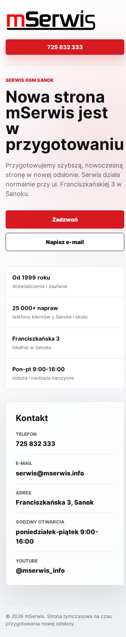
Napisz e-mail (65, 241)
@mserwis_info (40, 570)
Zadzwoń (65, 219)
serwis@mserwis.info (50, 473)
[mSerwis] (51, 20)
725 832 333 (65, 47)
